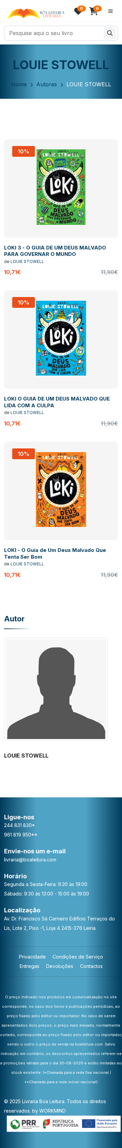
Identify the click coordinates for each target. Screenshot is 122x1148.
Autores (46, 84)
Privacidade (32, 957)
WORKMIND (52, 1111)
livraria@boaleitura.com (30, 859)
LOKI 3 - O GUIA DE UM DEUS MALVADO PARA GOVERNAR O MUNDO (55, 251)
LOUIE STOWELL (27, 261)
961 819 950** (20, 834)
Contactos (91, 966)
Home (19, 84)
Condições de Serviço (78, 957)
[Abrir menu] (110, 11)
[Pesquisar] (110, 33)
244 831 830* (19, 825)
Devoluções (59, 966)
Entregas (29, 966)
